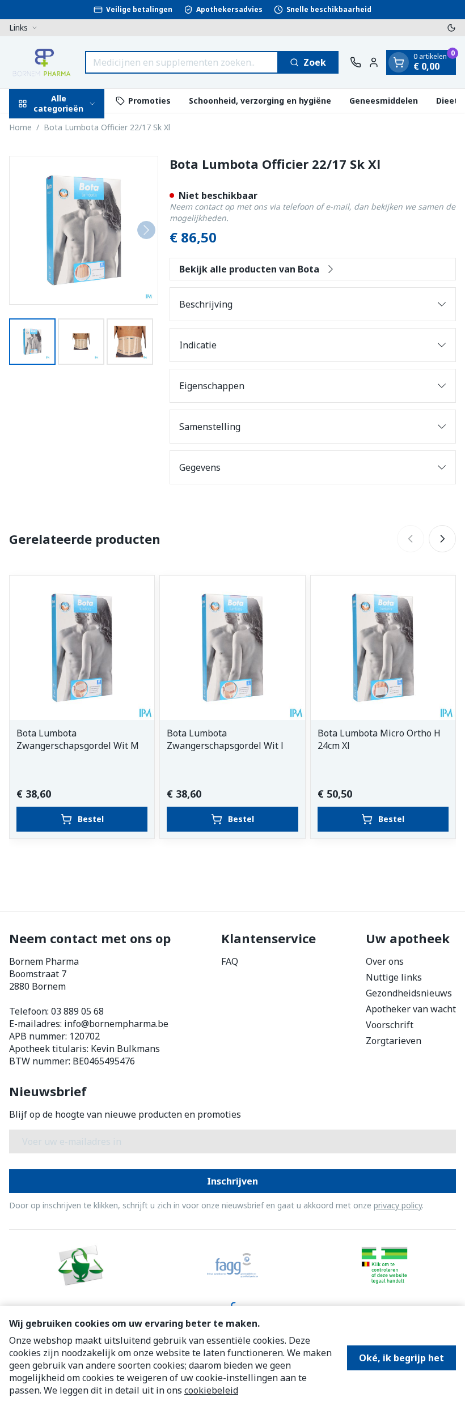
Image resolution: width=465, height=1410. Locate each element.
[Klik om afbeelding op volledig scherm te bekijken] (84, 230)
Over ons (385, 961)
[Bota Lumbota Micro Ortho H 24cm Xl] (383, 648)
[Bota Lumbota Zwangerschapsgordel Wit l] (232, 648)
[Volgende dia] (442, 538)
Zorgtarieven (393, 1040)
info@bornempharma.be (116, 1023)
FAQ (229, 961)
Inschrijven (232, 1181)
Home (20, 127)
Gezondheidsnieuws (409, 993)
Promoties (149, 100)
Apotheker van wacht (411, 1009)
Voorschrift (389, 1025)
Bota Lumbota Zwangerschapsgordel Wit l (225, 739)
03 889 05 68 (77, 1011)
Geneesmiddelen (383, 100)
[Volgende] (146, 230)
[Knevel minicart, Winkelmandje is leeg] (398, 62)
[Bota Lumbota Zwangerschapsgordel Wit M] (82, 648)
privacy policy (398, 1205)
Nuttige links (394, 977)
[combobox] (181, 62)
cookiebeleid (211, 1390)
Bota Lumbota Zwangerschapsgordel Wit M (77, 739)
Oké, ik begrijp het (401, 1358)
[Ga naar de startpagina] (41, 62)
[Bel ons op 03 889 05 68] (355, 62)
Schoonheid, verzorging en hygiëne (260, 100)
